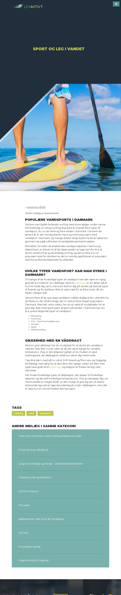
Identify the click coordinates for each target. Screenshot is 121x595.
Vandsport (45, 413)
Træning (18, 413)
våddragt (80, 283)
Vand (31, 413)
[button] (116, 3)
